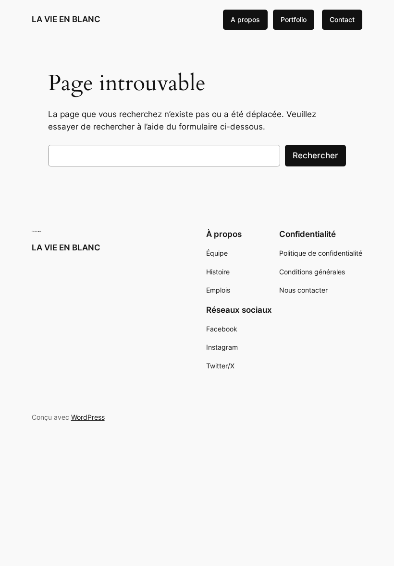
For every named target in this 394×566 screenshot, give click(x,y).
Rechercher (315, 155)
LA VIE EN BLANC (66, 19)
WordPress (88, 417)
